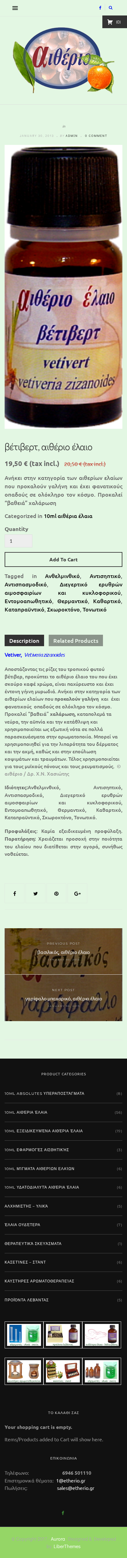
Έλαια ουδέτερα (22, 1224)
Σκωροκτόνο (63, 609)
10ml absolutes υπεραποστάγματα (44, 1093)
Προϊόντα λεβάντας (27, 1300)
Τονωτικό (95, 609)
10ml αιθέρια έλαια (68, 515)
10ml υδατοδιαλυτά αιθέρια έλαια (42, 1187)
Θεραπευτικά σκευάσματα (33, 1243)
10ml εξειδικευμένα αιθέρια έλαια (44, 1131)
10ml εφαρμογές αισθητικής (37, 1149)
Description (24, 640)
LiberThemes (67, 1546)
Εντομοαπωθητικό (28, 600)
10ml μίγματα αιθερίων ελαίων (40, 1168)
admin (72, 136)
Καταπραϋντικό (24, 609)
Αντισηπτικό (105, 575)
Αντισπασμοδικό (26, 584)
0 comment (96, 136)
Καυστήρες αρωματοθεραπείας (39, 1281)
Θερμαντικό (72, 600)
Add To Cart (63, 559)
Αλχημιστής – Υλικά (26, 1206)
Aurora (58, 1538)
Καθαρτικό (107, 600)
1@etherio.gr (70, 1480)
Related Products (75, 640)
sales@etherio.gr (75, 1488)
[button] (13, 8)
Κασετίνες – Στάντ (25, 1262)
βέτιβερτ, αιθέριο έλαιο (48, 447)
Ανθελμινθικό (62, 575)
